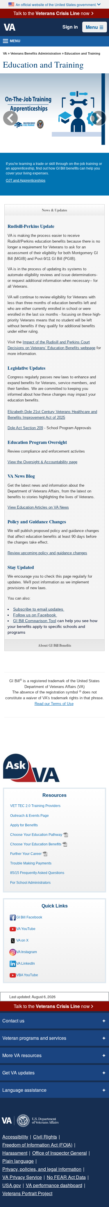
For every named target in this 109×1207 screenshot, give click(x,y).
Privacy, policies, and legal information (41, 1169)
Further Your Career (26, 854)
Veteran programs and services (34, 1038)
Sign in (70, 27)
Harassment (14, 1153)
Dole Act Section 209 (25, 428)
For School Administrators (30, 883)
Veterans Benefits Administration (35, 53)
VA (5, 53)
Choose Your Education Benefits (35, 844)
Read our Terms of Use (54, 704)
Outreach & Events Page (29, 816)
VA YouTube (25, 929)
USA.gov (11, 1185)
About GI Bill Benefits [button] (54, 645)
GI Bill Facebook (29, 917)
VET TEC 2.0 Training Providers (35, 806)
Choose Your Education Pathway (36, 835)
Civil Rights (45, 1136)
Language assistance (24, 1090)
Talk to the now (51, 13)
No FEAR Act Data (66, 1177)
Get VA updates (18, 1072)
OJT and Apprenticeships (25, 180)
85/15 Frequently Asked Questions (37, 873)
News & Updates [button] (54, 210)
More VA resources (22, 1055)
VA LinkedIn (25, 963)
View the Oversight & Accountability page (42, 462)
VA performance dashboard (54, 1185)
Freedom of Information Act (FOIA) (37, 1144)
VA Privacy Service (22, 1177)
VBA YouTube (27, 975)
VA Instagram (26, 952)
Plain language (18, 1161)
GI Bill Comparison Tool (34, 620)
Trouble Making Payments (30, 863)
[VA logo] (9, 27)
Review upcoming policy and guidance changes (47, 553)
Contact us (13, 1020)
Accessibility (15, 1136)
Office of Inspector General (59, 1153)
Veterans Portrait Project (27, 1193)
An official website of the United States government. (56, 4)
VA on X (22, 940)
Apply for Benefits (24, 825)
